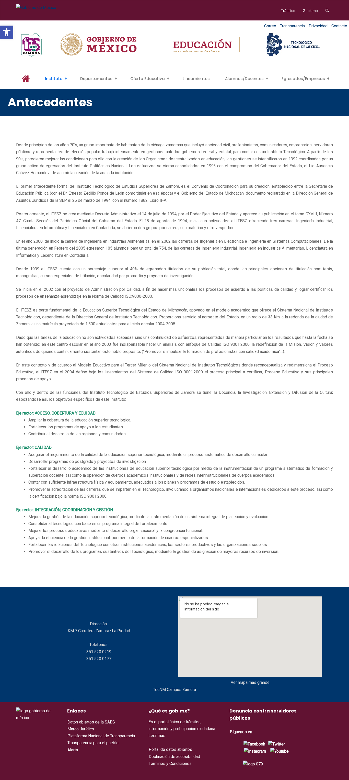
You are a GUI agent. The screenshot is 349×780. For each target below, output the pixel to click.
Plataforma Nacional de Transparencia (101, 735)
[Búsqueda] (327, 10)
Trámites (288, 10)
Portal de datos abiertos (170, 749)
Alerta (72, 750)
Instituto (53, 78)
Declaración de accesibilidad (174, 756)
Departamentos (96, 78)
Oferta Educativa (147, 78)
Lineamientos (196, 78)
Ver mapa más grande (250, 682)
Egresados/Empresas (303, 78)
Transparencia (292, 26)
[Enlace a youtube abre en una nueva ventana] (279, 751)
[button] (6, 32)
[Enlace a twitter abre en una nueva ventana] (276, 743)
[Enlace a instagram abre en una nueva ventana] (255, 751)
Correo (270, 26)
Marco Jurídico (80, 729)
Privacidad (318, 26)
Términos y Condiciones (170, 763)
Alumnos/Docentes (244, 78)
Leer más (156, 735)
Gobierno (310, 10)
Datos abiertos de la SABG (91, 722)
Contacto (339, 26)
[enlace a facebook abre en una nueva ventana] (254, 743)
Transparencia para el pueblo (93, 742)
